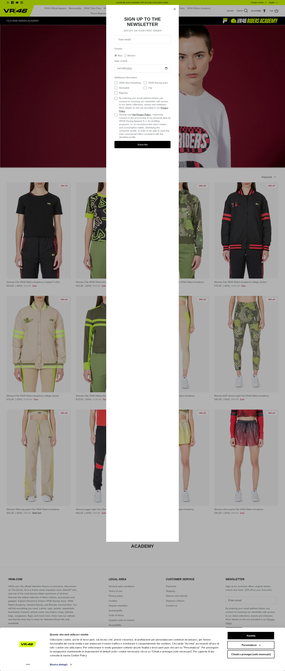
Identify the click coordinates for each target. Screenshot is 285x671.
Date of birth (120, 61)
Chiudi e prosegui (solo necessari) (251, 654)
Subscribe (142, 144)
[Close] (174, 9)
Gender (118, 48)
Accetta (251, 635)
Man (120, 55)
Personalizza (249, 644)
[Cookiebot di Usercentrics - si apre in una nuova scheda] (28, 664)
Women (131, 55)
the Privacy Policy (141, 114)
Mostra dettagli (58, 664)
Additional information (125, 77)
